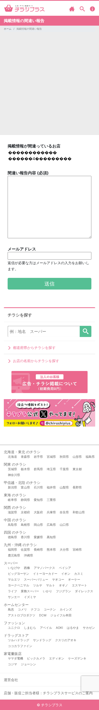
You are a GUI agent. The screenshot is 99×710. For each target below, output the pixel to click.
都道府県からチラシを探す (34, 347)
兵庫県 (51, 512)
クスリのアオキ (65, 640)
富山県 (25, 487)
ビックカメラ (36, 658)
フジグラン (63, 591)
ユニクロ (14, 628)
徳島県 (12, 537)
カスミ (78, 574)
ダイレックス (84, 591)
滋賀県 (12, 512)
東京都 (77, 469)
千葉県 (64, 469)
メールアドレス (48, 258)
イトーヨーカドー (45, 574)
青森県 (25, 457)
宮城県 (51, 457)
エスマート (79, 585)
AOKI (59, 628)
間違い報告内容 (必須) (28, 172)
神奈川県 (14, 475)
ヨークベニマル (18, 585)
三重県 (51, 500)
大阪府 (38, 512)
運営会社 (11, 680)
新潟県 (12, 487)
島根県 (25, 525)
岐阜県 (12, 500)
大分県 (64, 549)
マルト (50, 585)
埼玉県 (51, 469)
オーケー (74, 579)
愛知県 (38, 500)
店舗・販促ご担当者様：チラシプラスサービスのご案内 (48, 693)
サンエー (14, 597)
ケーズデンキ (77, 658)
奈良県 (64, 512)
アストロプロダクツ (21, 615)
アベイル (46, 628)
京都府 (25, 512)
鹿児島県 (14, 555)
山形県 (77, 457)
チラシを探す (85, 331)
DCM (42, 615)
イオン (65, 574)
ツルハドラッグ (18, 640)
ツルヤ (37, 585)
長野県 (77, 487)
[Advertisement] (49, 85)
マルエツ (14, 579)
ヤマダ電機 (15, 658)
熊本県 (51, 549)
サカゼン (89, 628)
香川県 (25, 537)
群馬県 (38, 469)
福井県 (51, 487)
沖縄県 (28, 555)
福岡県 (12, 549)
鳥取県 (12, 525)
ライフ (12, 591)
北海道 (12, 457)
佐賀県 (25, 549)
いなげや (14, 568)
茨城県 (12, 469)
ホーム (7, 28)
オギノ (63, 585)
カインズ (66, 609)
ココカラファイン (20, 646)
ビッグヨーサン (18, 574)
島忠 (11, 609)
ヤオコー (58, 579)
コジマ (12, 664)
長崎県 (38, 549)
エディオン (56, 658)
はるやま (73, 628)
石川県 (38, 487)
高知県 (51, 537)
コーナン (50, 609)
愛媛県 (38, 537)
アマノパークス (44, 568)
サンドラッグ (42, 640)
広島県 (51, 525)
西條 (27, 568)
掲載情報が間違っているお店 (34, 145)
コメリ (22, 609)
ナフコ (35, 609)
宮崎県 (77, 549)
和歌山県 (79, 512)
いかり (47, 591)
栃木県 (25, 469)
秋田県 (64, 457)
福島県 (90, 457)
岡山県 (38, 525)
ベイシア (65, 568)
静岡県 (25, 500)
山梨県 (64, 487)
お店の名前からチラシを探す (36, 361)
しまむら (30, 628)
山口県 (64, 525)
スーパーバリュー (36, 579)
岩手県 (38, 457)
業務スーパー (30, 591)
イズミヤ (30, 597)
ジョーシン (28, 664)
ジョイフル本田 (61, 615)
